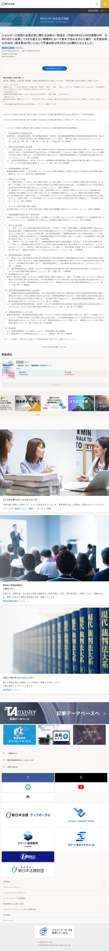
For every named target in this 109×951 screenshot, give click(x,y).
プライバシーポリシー (11, 887)
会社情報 (6, 915)
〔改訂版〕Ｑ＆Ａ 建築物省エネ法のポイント (34, 365)
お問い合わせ (12, 767)
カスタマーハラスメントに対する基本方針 (19, 909)
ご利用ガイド (12, 753)
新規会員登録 (93, 11)
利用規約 (6, 882)
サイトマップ (8, 921)
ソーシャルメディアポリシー (14, 893)
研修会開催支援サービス (14, 601)
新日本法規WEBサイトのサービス (20, 760)
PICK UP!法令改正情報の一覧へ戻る (54, 347)
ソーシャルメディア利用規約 (14, 898)
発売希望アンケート (12, 690)
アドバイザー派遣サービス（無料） (19, 508)
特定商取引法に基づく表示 (13, 904)
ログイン (103, 11)
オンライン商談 (44, 508)
